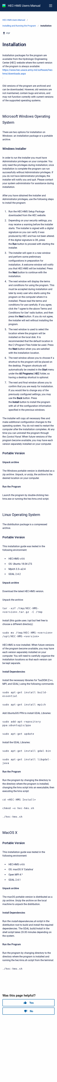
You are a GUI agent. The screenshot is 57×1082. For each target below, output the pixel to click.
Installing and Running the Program (19, 26)
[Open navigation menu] (50, 5)
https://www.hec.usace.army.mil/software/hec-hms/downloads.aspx (27, 72)
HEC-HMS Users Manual (24, 5)
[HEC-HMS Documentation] (3, 5)
